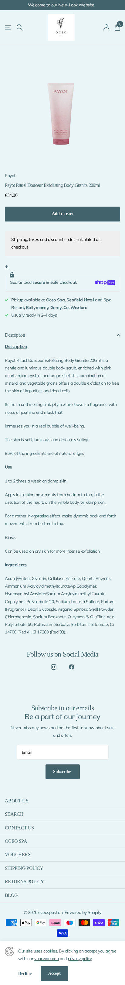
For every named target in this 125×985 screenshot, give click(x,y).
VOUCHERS (17, 854)
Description (15, 335)
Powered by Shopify (83, 912)
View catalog (8, 27)
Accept (54, 973)
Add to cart (62, 213)
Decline (25, 973)
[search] (20, 27)
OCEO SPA (16, 841)
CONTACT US (19, 827)
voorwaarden (46, 958)
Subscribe (62, 771)
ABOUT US (16, 800)
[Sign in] (106, 27)
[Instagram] (53, 667)
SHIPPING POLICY (24, 868)
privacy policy (80, 958)
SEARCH (14, 814)
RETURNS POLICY (24, 881)
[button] (8, 267)
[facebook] (71, 667)
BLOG (11, 895)
